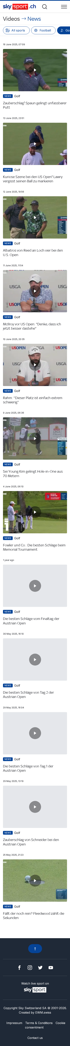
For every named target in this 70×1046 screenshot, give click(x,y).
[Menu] (64, 7)
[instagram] (30, 967)
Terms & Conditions (39, 1023)
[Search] (45, 7)
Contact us (35, 1038)
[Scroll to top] (35, 948)
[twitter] (40, 967)
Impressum (14, 1023)
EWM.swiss (43, 1012)
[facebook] (19, 967)
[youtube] (51, 967)
